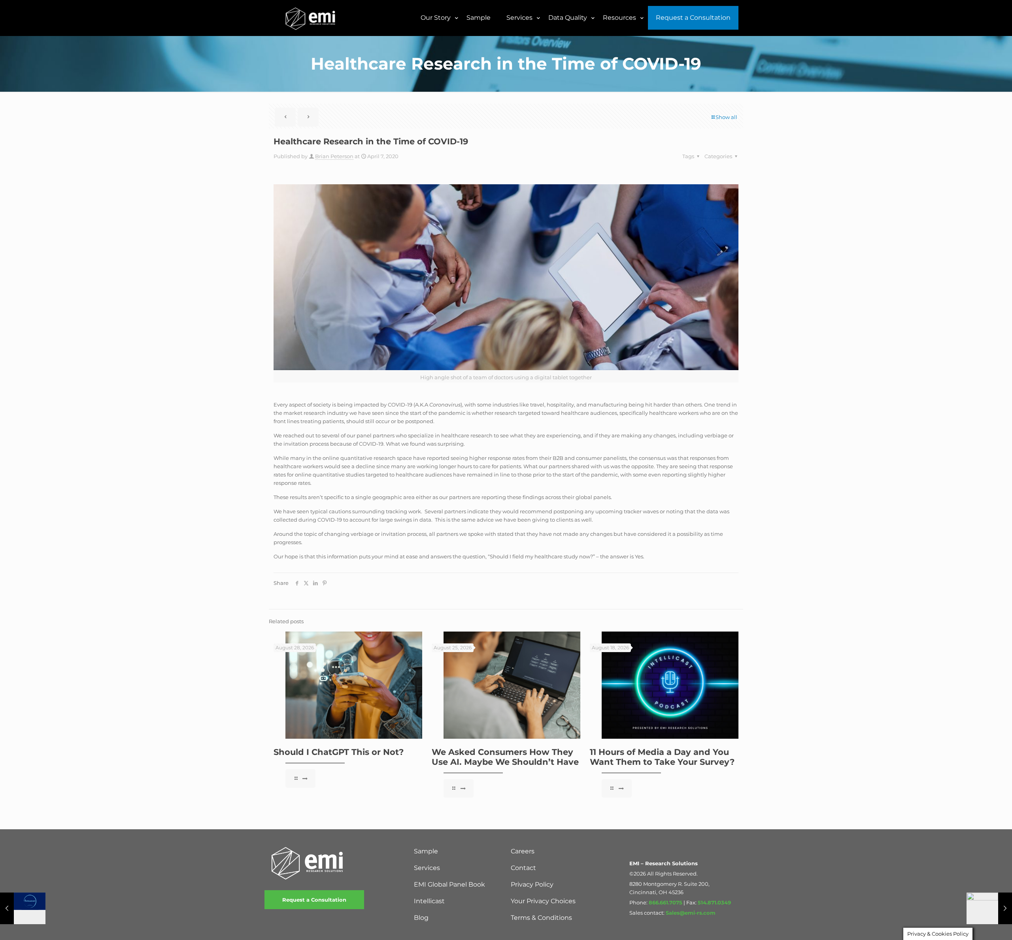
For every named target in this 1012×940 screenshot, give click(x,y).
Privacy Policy (532, 884)
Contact (523, 868)
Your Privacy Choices (543, 901)
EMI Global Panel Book (449, 884)
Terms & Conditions (541, 917)
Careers (522, 851)
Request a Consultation (314, 899)
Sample (426, 851)
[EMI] (310, 18)
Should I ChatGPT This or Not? (339, 752)
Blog (421, 917)
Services (427, 868)
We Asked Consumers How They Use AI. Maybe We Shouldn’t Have (505, 757)
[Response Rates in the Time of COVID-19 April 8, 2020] (989, 908)
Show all (726, 117)
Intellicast (429, 901)
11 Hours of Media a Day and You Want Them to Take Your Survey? (662, 757)
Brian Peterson (334, 156)
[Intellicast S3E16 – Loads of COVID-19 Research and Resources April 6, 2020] (22, 908)
